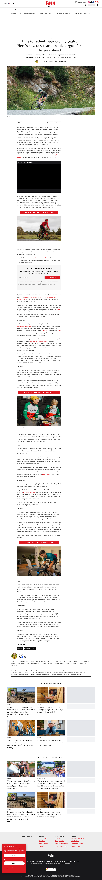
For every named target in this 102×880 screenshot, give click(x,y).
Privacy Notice (21, 283)
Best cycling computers (61, 846)
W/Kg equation (46, 474)
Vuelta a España (43, 843)
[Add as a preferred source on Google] (51, 869)
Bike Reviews (75, 841)
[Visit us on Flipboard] (97, 2)
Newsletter (58, 122)
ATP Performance (39, 672)
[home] (16, 9)
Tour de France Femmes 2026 (82, 13)
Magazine (67, 9)
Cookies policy (74, 861)
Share (20, 122)
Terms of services (36, 281)
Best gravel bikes (59, 841)
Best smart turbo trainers (61, 843)
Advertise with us (36, 863)
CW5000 (19, 648)
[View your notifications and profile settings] (13, 3)
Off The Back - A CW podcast (63, 13)
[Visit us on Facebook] (93, 2)
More (83, 9)
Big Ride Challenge (29, 648)
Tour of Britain (79, 663)
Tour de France (43, 838)
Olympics (41, 846)
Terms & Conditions (13, 869)
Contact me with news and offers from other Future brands (14, 859)
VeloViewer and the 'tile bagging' (38, 341)
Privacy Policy (19, 868)
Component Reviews (77, 843)
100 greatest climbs (29, 492)
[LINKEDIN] (22, 657)
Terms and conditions (52, 861)
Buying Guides (43, 9)
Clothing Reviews (76, 846)
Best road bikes (59, 838)
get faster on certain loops (41, 258)
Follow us (51, 122)
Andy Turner (44, 61)
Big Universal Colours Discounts (27, 13)
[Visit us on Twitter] (91, 2)
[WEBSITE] (25, 657)
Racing (26, 9)
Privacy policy (64, 861)
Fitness (52, 9)
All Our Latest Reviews (77, 838)
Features (64, 61)
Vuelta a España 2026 (45, 13)
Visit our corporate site (70, 875)
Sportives (44, 330)
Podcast (76, 9)
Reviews (33, 9)
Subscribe (91, 5)
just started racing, (26, 457)
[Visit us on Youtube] (95, 2)
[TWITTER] (20, 657)
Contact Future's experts (37, 861)
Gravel (60, 9)
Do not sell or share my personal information (57, 863)
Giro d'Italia (42, 841)
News (19, 9)
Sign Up (14, 863)
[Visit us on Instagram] (89, 2)
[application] (39, 176)
